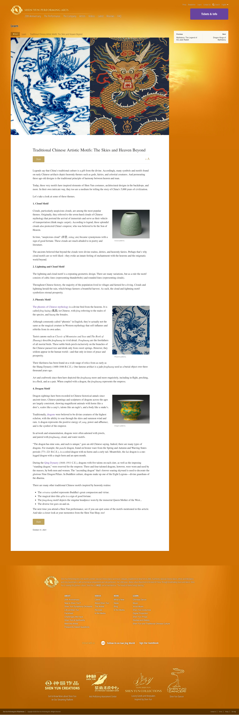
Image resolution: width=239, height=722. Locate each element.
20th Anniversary (33, 16)
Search (217, 5)
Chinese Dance (139, 599)
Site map (234, 711)
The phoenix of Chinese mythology (50, 306)
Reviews (110, 16)
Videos (92, 16)
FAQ (119, 16)
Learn (200, 5)
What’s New (119, 599)
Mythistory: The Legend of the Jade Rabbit (186, 38)
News (116, 595)
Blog (116, 606)
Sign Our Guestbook (148, 643)
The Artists (99, 606)
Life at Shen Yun (71, 610)
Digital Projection (140, 613)
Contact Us (206, 5)
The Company (69, 16)
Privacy (227, 711)
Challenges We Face (73, 616)
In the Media (100, 613)
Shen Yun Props (140, 616)
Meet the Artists (71, 623)
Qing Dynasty (51, 462)
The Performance (52, 16)
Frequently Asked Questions (76, 627)
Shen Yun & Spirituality (74, 620)
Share (38, 159)
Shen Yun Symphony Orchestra (78, 606)
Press (184, 5)
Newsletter (192, 5)
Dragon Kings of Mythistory (219, 38)
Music (135, 603)
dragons (51, 414)
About (67, 595)
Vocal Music (138, 606)
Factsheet (68, 613)
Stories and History (141, 620)
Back (16, 34)
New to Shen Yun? (72, 603)
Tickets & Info (209, 14)
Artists (82, 16)
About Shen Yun (102, 603)
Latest (100, 16)
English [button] (224, 5)
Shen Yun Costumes (142, 610)
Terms (220, 711)
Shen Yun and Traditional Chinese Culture (151, 623)
